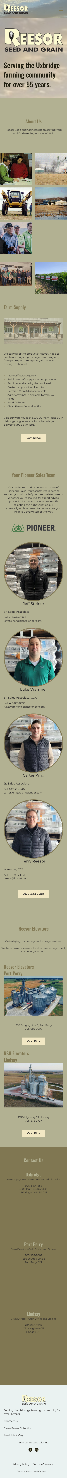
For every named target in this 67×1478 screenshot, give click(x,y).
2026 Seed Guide (33, 893)
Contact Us (33, 437)
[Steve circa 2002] (16, 203)
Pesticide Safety (14, 1435)
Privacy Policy (20, 1464)
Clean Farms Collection (18, 1428)
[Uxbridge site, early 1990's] (51, 203)
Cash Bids (33, 1041)
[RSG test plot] (51, 278)
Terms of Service (43, 1464)
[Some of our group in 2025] (16, 274)
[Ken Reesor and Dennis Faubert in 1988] (16, 169)
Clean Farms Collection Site (24, 406)
